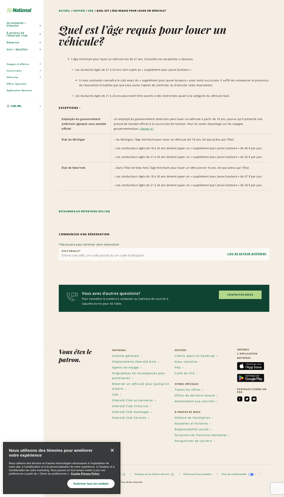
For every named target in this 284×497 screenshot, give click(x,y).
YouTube (254, 399)
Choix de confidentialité (234, 474)
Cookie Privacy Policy (85, 473)
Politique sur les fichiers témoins (152, 474)
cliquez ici (146, 128)
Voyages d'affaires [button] (18, 64)
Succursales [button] (14, 70)
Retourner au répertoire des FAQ (84, 211)
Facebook (239, 399)
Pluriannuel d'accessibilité (197, 474)
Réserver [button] (13, 42)
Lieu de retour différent (247, 254)
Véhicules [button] (13, 77)
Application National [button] (19, 90)
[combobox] (164, 254)
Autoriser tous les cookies (91, 483)
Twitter (247, 399)
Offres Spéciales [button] (17, 83)
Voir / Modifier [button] (17, 49)
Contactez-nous (240, 294)
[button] (22, 24)
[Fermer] (112, 450)
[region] (61, 468)
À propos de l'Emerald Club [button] (17, 34)
